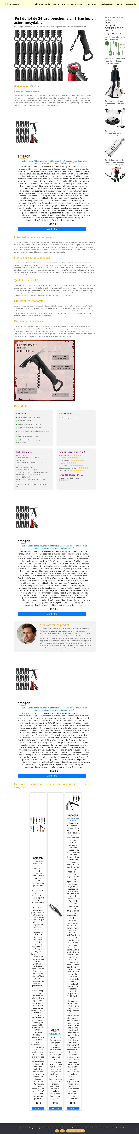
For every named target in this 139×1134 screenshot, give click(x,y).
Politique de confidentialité (75, 1131)
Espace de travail (77, 4)
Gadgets (120, 4)
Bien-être (65, 4)
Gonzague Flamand (23, 27)
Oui (57, 1131)
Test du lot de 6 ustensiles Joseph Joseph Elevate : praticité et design (115, 61)
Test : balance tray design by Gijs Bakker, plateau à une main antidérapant (115, 162)
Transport (56, 4)
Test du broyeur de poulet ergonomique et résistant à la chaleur (115, 103)
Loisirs (47, 4)
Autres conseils (130, 4)
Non (62, 1131)
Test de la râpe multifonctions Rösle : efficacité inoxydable (113, 133)
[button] (26, 92)
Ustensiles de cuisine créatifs (76, 27)
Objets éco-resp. (91, 4)
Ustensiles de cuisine (107, 4)
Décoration (39, 4)
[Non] (136, 1130)
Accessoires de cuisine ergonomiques (53, 27)
